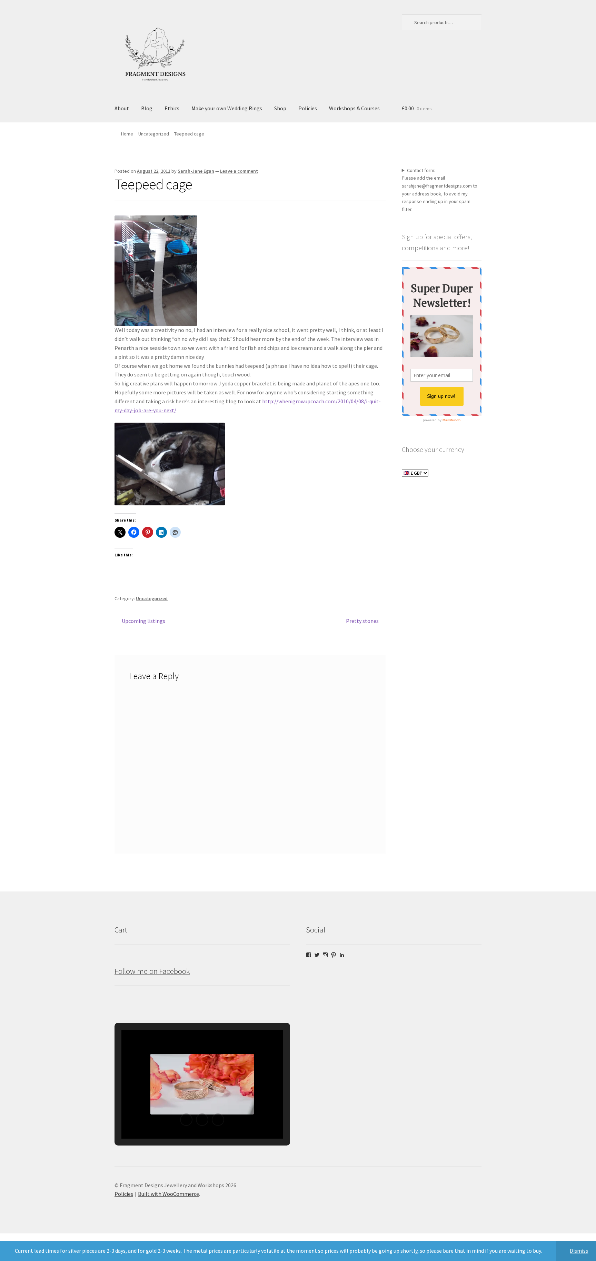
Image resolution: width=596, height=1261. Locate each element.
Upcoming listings (143, 621)
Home (127, 134)
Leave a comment (239, 171)
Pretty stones (362, 621)
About (122, 108)
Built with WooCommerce (168, 1193)
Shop (280, 108)
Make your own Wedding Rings (226, 108)
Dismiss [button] (579, 1250)
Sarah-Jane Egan (196, 171)
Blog (146, 108)
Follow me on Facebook (152, 971)
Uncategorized (153, 134)
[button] (186, 1119)
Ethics (172, 108)
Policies (307, 108)
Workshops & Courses (354, 108)
